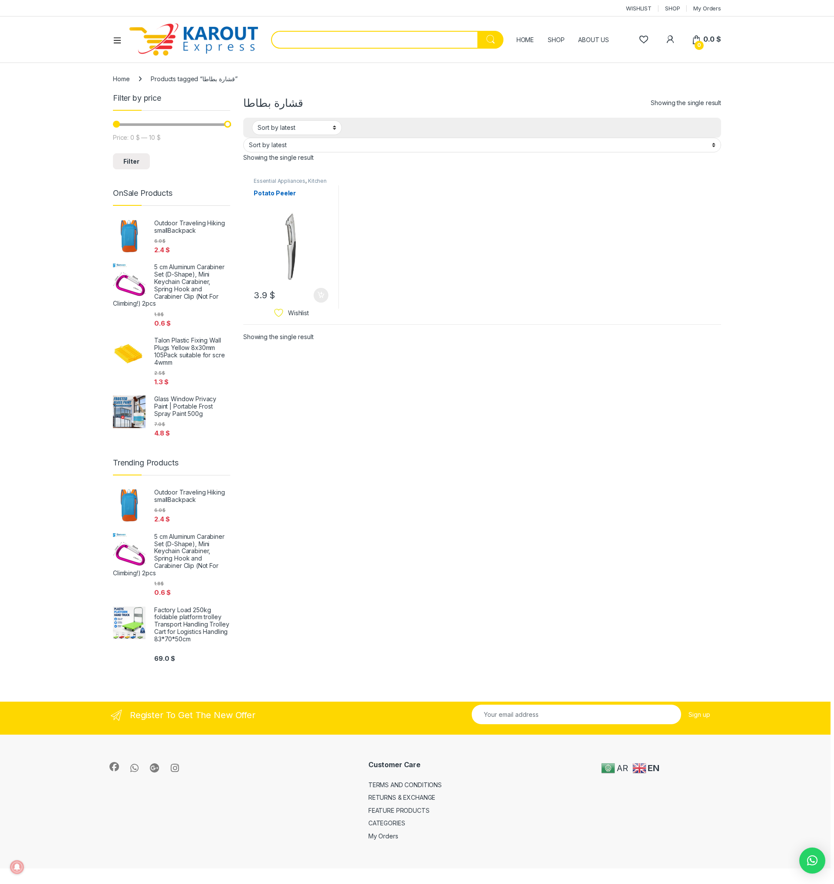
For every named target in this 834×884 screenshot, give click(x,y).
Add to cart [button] (321, 295)
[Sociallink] (114, 767)
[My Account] (670, 39)
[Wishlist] (644, 39)
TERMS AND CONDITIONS (405, 784)
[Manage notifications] (17, 867)
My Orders (707, 8)
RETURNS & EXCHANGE (401, 797)
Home (121, 78)
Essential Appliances (279, 181)
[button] (812, 861)
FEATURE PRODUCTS (399, 810)
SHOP (672, 8)
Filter (131, 161)
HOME (525, 39)
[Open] (120, 40)
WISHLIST (639, 8)
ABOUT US (593, 39)
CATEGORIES (386, 823)
